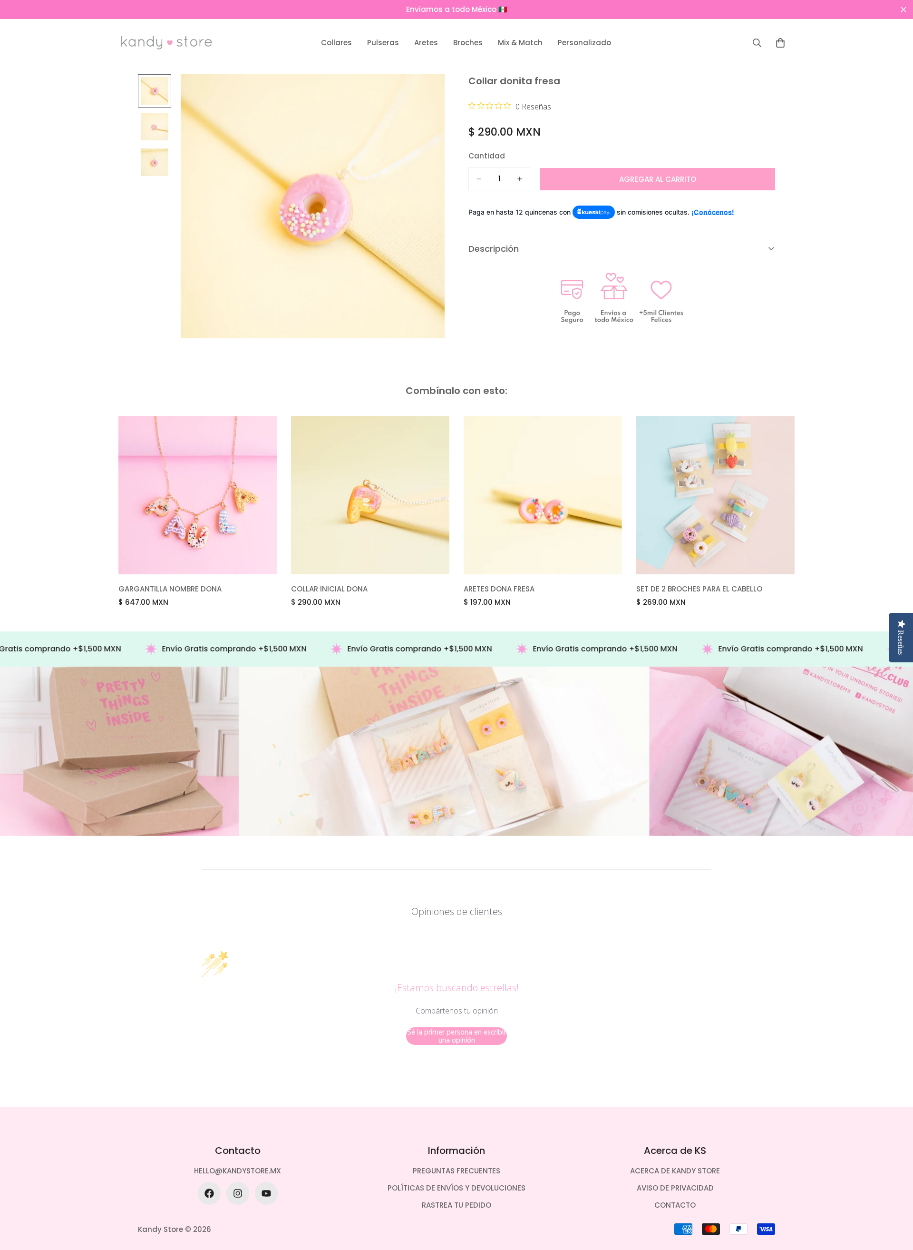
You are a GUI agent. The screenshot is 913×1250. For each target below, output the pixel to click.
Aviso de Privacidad (675, 1188)
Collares (336, 43)
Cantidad (486, 156)
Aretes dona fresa (499, 589)
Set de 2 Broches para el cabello (699, 589)
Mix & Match (520, 43)
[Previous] (84, 495)
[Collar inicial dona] (370, 495)
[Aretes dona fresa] (543, 495)
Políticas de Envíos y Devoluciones (456, 1188)
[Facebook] (209, 1193)
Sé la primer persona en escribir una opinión (457, 1036)
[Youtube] (266, 1193)
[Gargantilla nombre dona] (197, 495)
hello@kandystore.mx (237, 1171)
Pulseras (383, 43)
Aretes (426, 43)
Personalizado (584, 43)
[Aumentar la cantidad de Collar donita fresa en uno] (520, 179)
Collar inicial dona (329, 589)
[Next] (828, 495)
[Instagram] (237, 1193)
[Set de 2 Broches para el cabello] (715, 495)
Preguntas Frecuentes (456, 1171)
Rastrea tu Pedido (456, 1205)
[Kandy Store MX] (166, 43)
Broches (468, 43)
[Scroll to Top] (894, 1198)
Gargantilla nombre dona (170, 589)
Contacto (675, 1205)
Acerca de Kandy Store (675, 1171)
